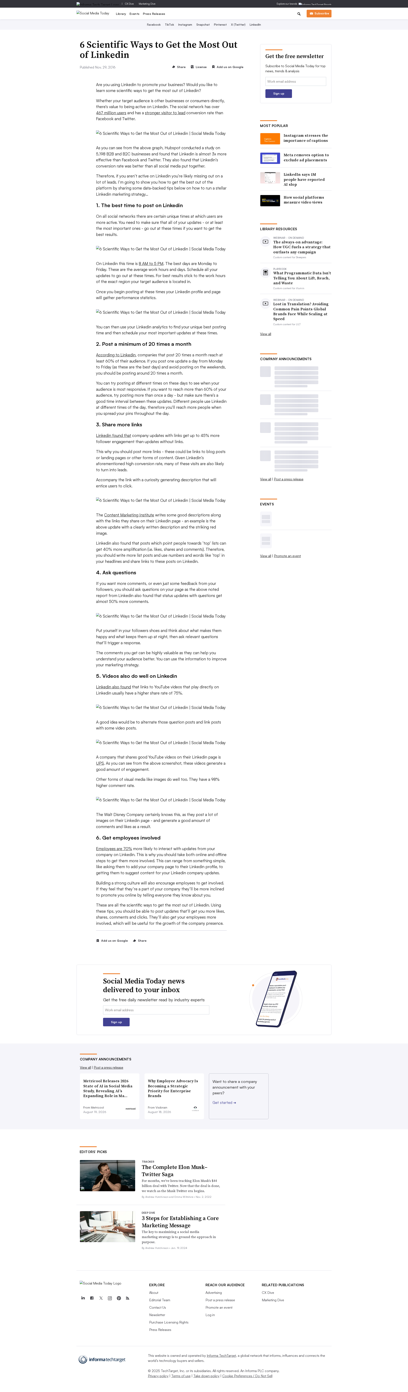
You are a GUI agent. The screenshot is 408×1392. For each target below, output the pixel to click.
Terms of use (181, 1376)
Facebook (154, 24)
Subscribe (321, 13)
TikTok (169, 24)
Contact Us (157, 1307)
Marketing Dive (147, 3)
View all (265, 334)
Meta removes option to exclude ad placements (306, 157)
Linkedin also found (113, 686)
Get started (224, 1102)
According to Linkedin (116, 354)
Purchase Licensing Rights (168, 1322)
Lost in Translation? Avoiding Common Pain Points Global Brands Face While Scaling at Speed (301, 311)
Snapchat (203, 24)
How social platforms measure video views (304, 200)
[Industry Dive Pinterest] (118, 1298)
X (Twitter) (238, 24)
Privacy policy (158, 1376)
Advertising (213, 1292)
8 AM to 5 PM (151, 263)
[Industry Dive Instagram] (109, 1298)
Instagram (185, 24)
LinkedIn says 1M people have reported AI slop (304, 179)
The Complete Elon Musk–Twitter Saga (174, 1170)
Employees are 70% (114, 848)
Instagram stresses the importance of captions (306, 138)
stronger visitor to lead (165, 112)
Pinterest (220, 24)
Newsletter (157, 1315)
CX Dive (129, 3)
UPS (100, 763)
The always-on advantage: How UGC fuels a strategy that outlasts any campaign (302, 247)
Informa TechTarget (221, 1355)
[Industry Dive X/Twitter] (100, 1298)
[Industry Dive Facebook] (92, 1298)
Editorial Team (159, 1300)
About (153, 1292)
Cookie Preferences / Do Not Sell (247, 1376)
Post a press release (288, 479)
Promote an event (287, 556)
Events (135, 13)
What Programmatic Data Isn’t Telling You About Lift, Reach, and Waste (302, 278)
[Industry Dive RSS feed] (127, 1298)
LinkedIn (255, 24)
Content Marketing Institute (129, 514)
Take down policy (206, 1376)
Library (121, 13)
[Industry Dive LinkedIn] (83, 1298)
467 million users (111, 112)
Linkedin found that (113, 435)
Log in (210, 1315)
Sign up (278, 93)
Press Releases (154, 13)
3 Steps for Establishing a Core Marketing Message (180, 1221)
